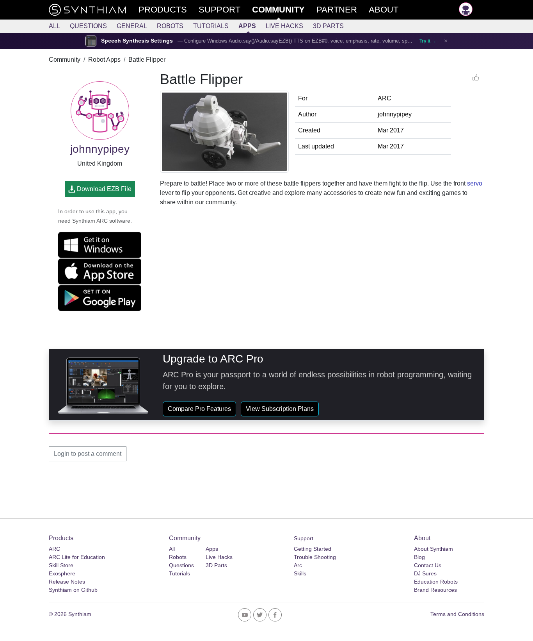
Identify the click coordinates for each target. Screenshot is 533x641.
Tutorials (211, 26)
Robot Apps (104, 59)
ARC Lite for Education (77, 557)
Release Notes (67, 582)
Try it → (427, 41)
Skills (300, 573)
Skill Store (61, 565)
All (54, 26)
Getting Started (312, 549)
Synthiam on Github (73, 590)
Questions (88, 26)
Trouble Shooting (315, 557)
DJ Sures (425, 573)
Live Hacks (284, 26)
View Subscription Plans (280, 408)
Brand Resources (435, 590)
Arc (298, 565)
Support (303, 538)
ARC (54, 549)
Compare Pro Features (199, 408)
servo (474, 183)
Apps (247, 26)
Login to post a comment (87, 453)
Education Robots (436, 582)
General (132, 26)
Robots (170, 26)
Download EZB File (103, 189)
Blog (419, 557)
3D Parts (328, 26)
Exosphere (62, 573)
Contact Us (427, 565)
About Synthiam (433, 549)
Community (64, 59)
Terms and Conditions (457, 614)
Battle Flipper (146, 59)
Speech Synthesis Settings (137, 41)
